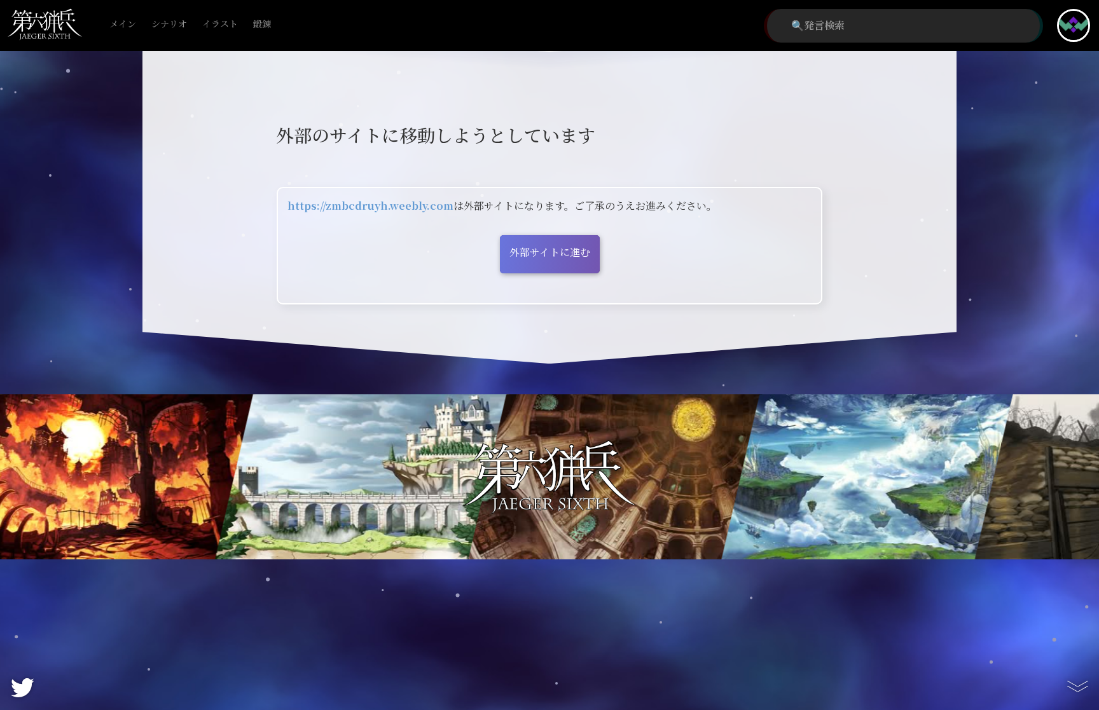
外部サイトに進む (549, 253)
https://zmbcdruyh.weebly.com (370, 206)
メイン (122, 24)
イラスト (220, 24)
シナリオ (169, 24)
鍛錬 (262, 24)
